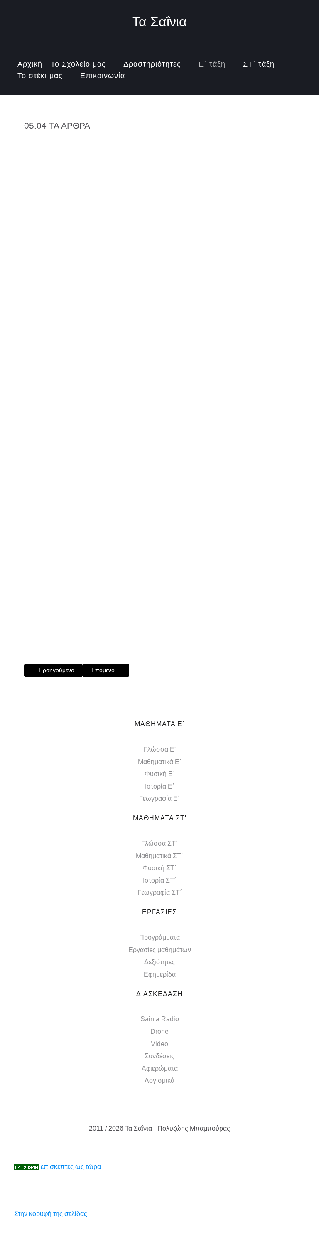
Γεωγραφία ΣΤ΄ (159, 892)
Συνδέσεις (159, 1056)
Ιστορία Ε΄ (159, 786)
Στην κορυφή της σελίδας (50, 1213)
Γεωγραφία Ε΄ (159, 798)
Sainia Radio (159, 1019)
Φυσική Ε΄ (160, 773)
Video (159, 1043)
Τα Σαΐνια (159, 21)
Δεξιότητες (159, 962)
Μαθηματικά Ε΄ (160, 761)
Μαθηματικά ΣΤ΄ (159, 855)
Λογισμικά (159, 1080)
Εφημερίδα (160, 974)
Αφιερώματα (160, 1068)
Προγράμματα (159, 937)
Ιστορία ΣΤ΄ (159, 880)
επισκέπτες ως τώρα (71, 1166)
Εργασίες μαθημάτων (159, 949)
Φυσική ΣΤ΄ (159, 868)
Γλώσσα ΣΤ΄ (159, 843)
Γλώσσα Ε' (160, 749)
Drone (159, 1031)
